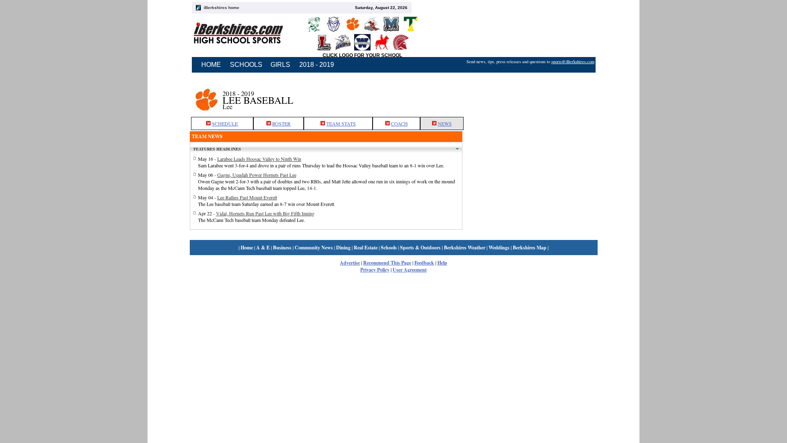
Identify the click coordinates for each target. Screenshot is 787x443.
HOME (211, 64)
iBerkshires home (221, 7)
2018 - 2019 (316, 64)
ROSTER (281, 123)
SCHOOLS (246, 64)
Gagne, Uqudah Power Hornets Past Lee (256, 174)
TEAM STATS (341, 123)
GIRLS (280, 64)
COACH (399, 123)
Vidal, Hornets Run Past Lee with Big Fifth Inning (265, 213)
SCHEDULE (225, 123)
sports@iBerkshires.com (572, 61)
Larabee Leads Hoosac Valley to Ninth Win (259, 158)
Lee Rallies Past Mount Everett (247, 197)
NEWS (445, 123)
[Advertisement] (530, 95)
